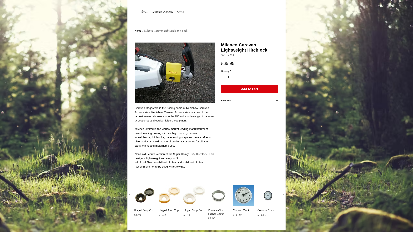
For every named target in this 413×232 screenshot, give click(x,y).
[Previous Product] (129, 195)
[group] (206, 206)
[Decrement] (224, 77)
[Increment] (233, 77)
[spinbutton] (228, 77)
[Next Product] (284, 195)
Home (138, 30)
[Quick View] (145, 195)
